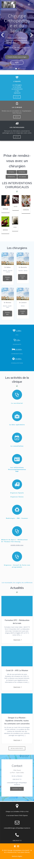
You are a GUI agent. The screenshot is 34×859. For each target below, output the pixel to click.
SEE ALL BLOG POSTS (17, 748)
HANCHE (26, 209)
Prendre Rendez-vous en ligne (17, 57)
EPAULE (5, 209)
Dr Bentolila (11, 176)
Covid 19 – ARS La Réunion (17, 670)
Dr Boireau (22, 172)
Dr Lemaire (22, 176)
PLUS (17, 96)
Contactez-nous (17, 788)
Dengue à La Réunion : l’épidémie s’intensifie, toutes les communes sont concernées (17, 721)
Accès (17, 62)
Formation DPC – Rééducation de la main (17, 621)
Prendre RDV (7, 278)
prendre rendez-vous (17, 545)
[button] (16, 68)
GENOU (5, 229)
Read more (17, 640)
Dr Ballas (11, 172)
